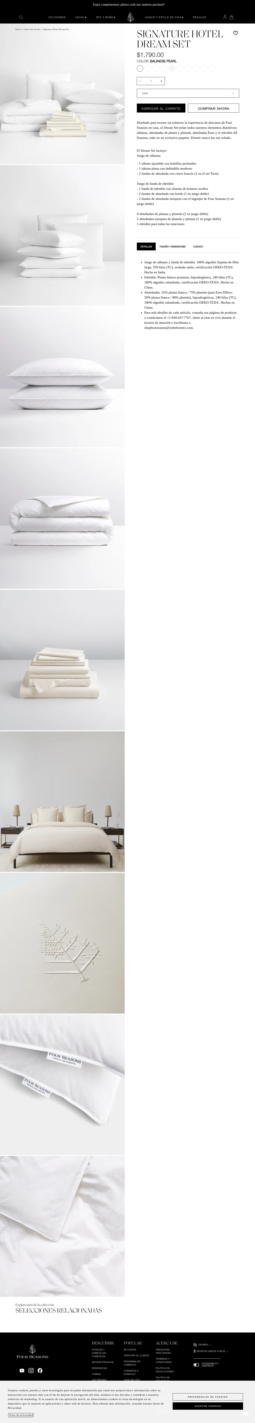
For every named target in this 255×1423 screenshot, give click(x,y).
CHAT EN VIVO (132, 1380)
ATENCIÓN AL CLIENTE (136, 1355)
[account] (225, 17)
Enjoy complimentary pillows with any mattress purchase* (129, 4)
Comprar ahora (213, 108)
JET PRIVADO (99, 1380)
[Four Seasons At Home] (130, 17)
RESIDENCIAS (99, 1368)
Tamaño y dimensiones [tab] (172, 246)
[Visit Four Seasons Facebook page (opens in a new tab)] (40, 1370)
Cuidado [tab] (198, 246)
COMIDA (96, 1374)
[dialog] (127, 1402)
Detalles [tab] (146, 246)
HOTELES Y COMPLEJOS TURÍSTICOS (99, 1353)
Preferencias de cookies (208, 1397)
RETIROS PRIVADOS (103, 1362)
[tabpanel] (188, 294)
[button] (235, 33)
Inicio (18, 29)
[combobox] (188, 93)
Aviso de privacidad (21, 1415)
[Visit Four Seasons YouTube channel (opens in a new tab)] (22, 1370)
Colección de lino (32, 29)
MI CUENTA (130, 1349)
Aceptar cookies (208, 1406)
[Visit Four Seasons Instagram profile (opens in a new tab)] (31, 1370)
